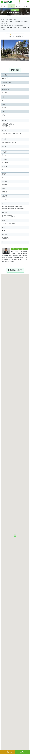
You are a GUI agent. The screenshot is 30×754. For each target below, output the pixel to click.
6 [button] (18, 64)
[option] (15, 51)
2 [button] (9, 64)
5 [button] (16, 64)
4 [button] (14, 64)
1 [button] (6, 64)
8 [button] (23, 64)
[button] (15, 536)
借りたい (18, 6)
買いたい (10, 6)
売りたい (3, 6)
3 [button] (11, 64)
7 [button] (21, 64)
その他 (25, 6)
